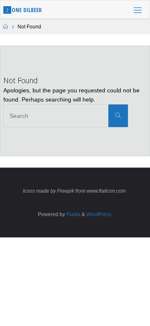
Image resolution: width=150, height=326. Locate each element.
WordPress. (99, 214)
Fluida (72, 214)
